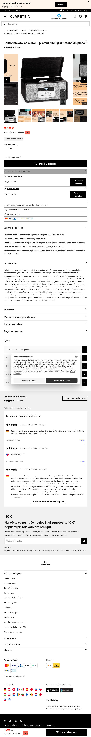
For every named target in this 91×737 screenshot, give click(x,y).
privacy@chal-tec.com (78, 550)
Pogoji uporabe (66, 709)
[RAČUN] (75, 17)
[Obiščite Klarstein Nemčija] (5, 689)
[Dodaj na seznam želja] (86, 41)
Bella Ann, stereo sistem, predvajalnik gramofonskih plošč (24, 33)
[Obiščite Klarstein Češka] (40, 689)
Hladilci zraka (9, 617)
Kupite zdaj (61, 4)
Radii (24, 30)
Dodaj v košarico (47, 163)
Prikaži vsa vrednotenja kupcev (49, 501)
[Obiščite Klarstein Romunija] (18, 694)
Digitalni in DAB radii (37, 30)
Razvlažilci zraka (11, 588)
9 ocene (18, 47)
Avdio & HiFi (13, 30)
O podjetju (50, 725)
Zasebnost (7, 547)
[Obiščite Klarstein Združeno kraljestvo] (31, 689)
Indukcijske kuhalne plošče (15, 627)
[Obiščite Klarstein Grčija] (9, 700)
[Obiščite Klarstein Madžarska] (5, 694)
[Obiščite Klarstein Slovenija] (5, 699)
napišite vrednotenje (76, 398)
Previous (7, 80)
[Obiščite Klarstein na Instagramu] (5, 721)
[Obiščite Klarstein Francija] (18, 689)
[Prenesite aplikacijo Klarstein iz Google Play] (66, 690)
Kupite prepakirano (14, 176)
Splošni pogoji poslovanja (32, 725)
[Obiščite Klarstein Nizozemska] (36, 694)
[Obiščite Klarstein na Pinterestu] (21, 721)
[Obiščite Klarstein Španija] (27, 689)
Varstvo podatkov (11, 725)
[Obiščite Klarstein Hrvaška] (13, 694)
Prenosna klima (10, 583)
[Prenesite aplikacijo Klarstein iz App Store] (52, 690)
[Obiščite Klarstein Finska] (27, 694)
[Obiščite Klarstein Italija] (22, 689)
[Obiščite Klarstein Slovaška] (36, 689)
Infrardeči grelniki (11, 603)
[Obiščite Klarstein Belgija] (31, 694)
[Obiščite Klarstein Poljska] (9, 694)
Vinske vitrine (9, 578)
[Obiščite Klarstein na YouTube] (15, 721)
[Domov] (6, 30)
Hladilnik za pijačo (11, 612)
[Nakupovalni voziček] (85, 17)
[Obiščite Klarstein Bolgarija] (22, 694)
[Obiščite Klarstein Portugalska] (40, 694)
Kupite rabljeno (13, 189)
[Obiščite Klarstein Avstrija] (9, 689)
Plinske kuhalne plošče (13, 632)
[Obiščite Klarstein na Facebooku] (10, 721)
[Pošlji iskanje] (4, 23)
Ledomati (8, 607)
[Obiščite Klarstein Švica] (13, 689)
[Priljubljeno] (80, 17)
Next (84, 80)
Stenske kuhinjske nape (13, 622)
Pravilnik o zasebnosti (53, 709)
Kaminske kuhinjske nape (14, 598)
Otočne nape (9, 593)
